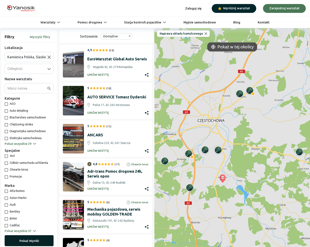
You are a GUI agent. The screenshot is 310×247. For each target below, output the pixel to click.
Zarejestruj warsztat (284, 8)
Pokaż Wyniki (29, 241)
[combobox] (27, 57)
